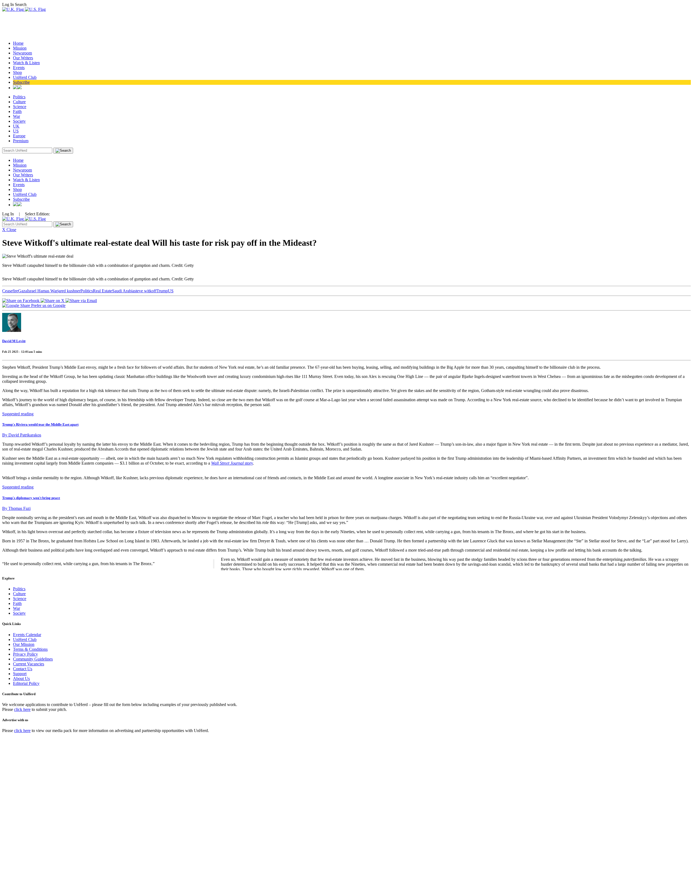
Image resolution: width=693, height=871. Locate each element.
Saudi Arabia (123, 291)
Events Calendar (27, 634)
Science (19, 106)
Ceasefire (10, 291)
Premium (20, 140)
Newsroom (22, 53)
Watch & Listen (26, 62)
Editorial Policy (26, 683)
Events (19, 67)
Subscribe (21, 82)
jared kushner (68, 291)
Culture (19, 101)
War (16, 116)
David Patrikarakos (21, 435)
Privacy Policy (25, 654)
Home (18, 43)
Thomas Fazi (16, 508)
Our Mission (23, 644)
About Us (21, 678)
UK (16, 126)
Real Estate (102, 291)
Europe (19, 136)
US (16, 131)
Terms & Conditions (30, 649)
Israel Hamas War (42, 291)
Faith (17, 111)
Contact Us (22, 668)
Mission (20, 48)
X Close (9, 229)
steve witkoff (145, 291)
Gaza (22, 291)
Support (20, 673)
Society (19, 121)
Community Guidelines (33, 659)
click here (22, 709)
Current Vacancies (28, 664)
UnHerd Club (25, 77)
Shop (17, 72)
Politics (19, 97)
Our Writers (23, 58)
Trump (162, 291)
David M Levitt (13, 341)
